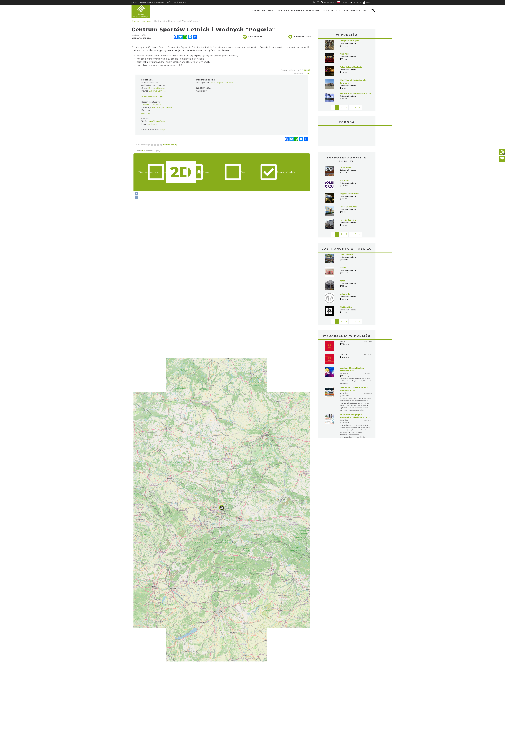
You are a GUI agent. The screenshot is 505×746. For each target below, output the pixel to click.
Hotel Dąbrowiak (348, 187)
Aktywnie (268, 10)
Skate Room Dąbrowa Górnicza (355, 93)
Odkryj (256, 10)
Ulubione (357, 2)
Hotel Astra (345, 147)
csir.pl (162, 129)
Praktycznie (313, 10)
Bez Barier (297, 10)
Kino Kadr (344, 54)
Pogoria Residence (349, 174)
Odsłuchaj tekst (256, 37)
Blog (339, 10)
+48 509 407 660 (157, 121)
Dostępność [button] (329, 2)
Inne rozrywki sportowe (222, 82)
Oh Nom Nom (346, 287)
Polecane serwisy (355, 10)
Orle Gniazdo (346, 235)
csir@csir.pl (152, 124)
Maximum (344, 160)
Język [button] (344, 2)
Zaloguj (369, 2)
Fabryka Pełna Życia (349, 41)
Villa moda (345, 274)
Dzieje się (328, 10)
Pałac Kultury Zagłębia (351, 67)
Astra (342, 261)
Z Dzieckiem (282, 10)
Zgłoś (307, 70)
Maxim (343, 248)
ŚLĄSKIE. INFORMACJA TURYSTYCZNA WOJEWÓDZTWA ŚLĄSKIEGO (159, 2)
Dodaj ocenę (170, 145)
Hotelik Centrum (348, 200)
